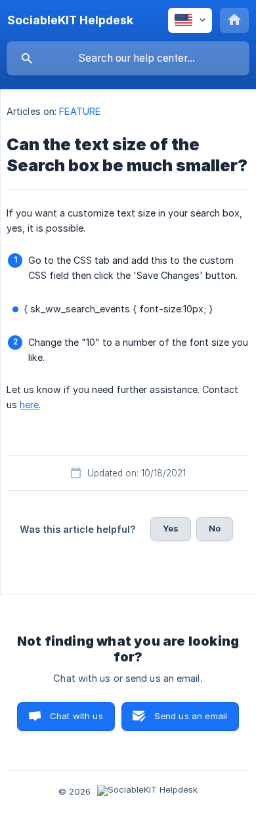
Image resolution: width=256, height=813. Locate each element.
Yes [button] (171, 528)
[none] (70, 20)
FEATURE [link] (79, 111)
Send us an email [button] (190, 716)
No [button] (215, 528)
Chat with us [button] (76, 716)
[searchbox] (128, 58)
